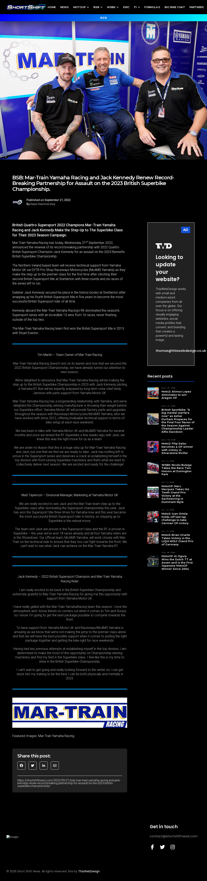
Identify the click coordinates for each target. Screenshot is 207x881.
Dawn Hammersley (42, 204)
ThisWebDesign (89, 871)
